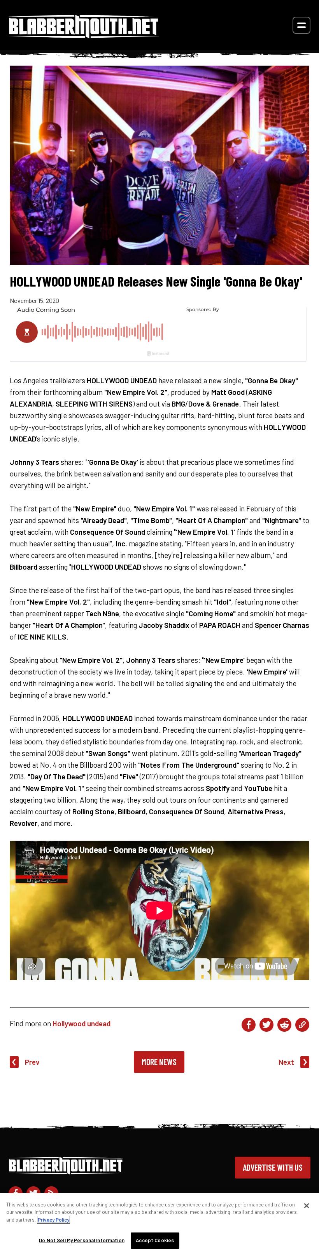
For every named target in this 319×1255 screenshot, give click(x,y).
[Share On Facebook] (249, 1025)
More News (159, 1062)
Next (286, 1061)
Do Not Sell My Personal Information (81, 1240)
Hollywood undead (81, 1023)
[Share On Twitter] (266, 1025)
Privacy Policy (53, 1220)
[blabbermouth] (84, 35)
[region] (159, 1224)
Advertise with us (273, 1167)
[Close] (306, 1205)
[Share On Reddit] (284, 1025)
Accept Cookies (155, 1240)
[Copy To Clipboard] (302, 1025)
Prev (32, 1061)
